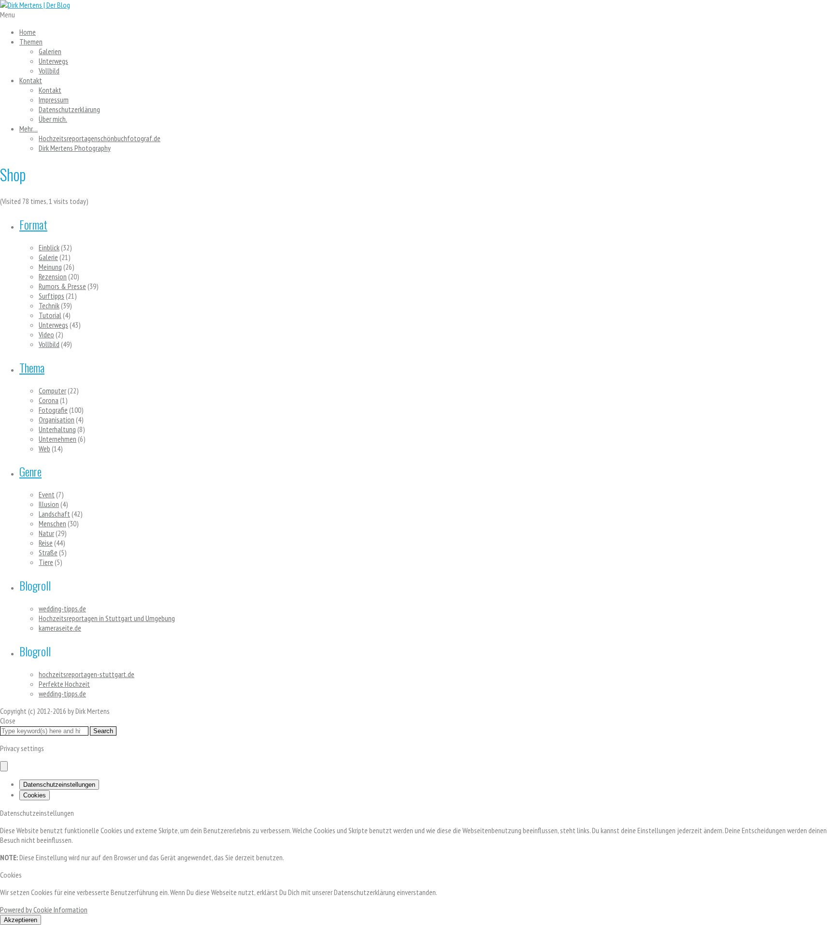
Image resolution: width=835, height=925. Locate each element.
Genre (30, 471)
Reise (46, 543)
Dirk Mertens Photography (75, 148)
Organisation (56, 419)
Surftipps (51, 296)
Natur (46, 533)
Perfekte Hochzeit (64, 684)
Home (27, 32)
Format (33, 224)
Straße (48, 552)
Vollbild (49, 70)
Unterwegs (53, 61)
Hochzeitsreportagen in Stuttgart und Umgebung (107, 618)
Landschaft (54, 514)
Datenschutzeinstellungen (59, 784)
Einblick (49, 247)
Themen (31, 41)
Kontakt (30, 80)
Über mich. (53, 119)
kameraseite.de (60, 628)
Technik (49, 305)
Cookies (34, 795)
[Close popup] (4, 766)
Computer (52, 390)
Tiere (46, 562)
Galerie (48, 257)
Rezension (53, 276)
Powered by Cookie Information (43, 909)
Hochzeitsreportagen (99, 138)
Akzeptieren (20, 920)
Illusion (49, 504)
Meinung (50, 267)
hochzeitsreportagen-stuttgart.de (86, 674)
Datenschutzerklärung (69, 109)
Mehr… (28, 128)
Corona (48, 400)
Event (47, 494)
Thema (31, 367)
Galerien (50, 51)
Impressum (54, 99)
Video (46, 334)
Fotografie (53, 410)
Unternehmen (57, 439)
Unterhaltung (57, 429)
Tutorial (50, 315)
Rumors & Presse (62, 286)
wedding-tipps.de (62, 608)
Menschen (52, 523)
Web (44, 448)
